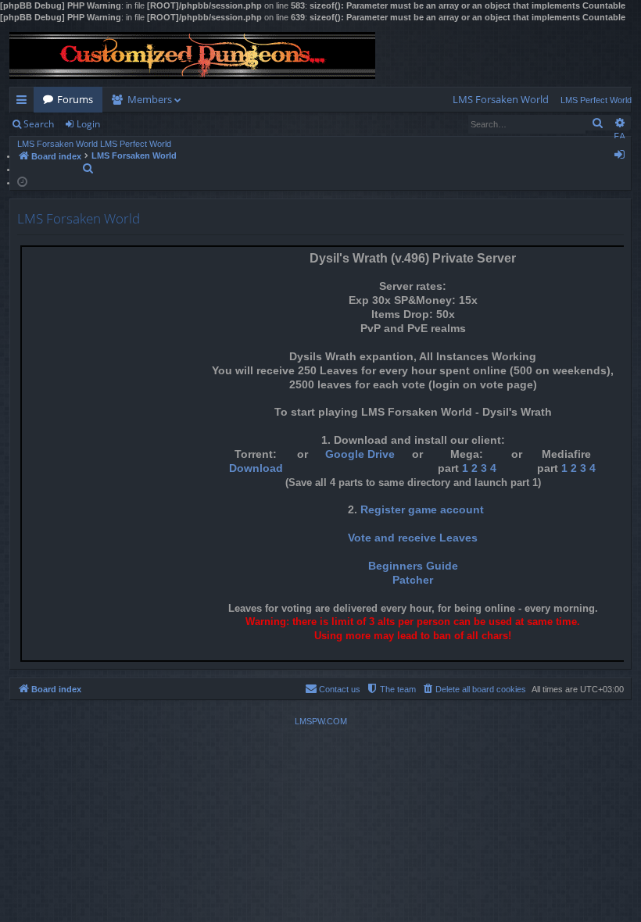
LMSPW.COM (321, 721)
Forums (75, 99)
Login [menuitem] (623, 157)
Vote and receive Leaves (413, 538)
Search (38, 123)
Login (88, 123)
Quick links (25, 102)
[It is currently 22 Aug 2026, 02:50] (22, 181)
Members (149, 99)
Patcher (412, 580)
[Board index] (192, 55)
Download (256, 468)
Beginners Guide (413, 566)
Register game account (422, 510)
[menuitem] (500, 100)
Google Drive (360, 454)
